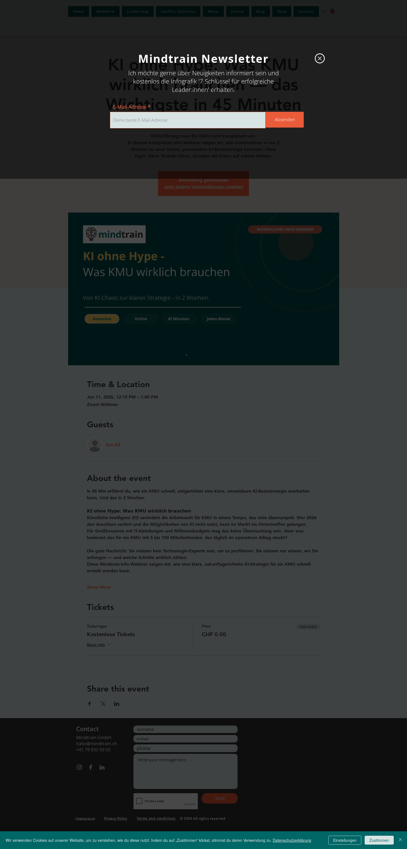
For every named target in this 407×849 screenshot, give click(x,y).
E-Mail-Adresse (129, 106)
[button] (320, 58)
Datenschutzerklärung (292, 840)
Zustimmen (379, 840)
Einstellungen (345, 840)
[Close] (400, 840)
